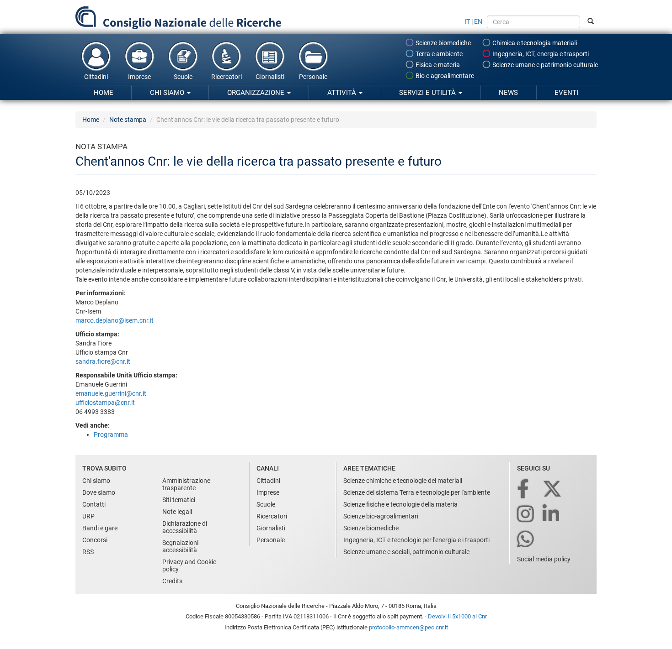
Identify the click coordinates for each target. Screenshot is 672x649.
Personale (313, 76)
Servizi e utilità (428, 93)
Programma (111, 434)
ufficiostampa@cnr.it (105, 402)
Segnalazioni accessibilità (180, 546)
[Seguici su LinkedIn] (552, 514)
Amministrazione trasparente (186, 484)
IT (467, 21)
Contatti (94, 504)
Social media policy (544, 559)
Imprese (139, 76)
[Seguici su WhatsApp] (526, 539)
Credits (172, 581)
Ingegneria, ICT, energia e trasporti (540, 54)
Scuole (183, 76)
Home (103, 93)
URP (88, 516)
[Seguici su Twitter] (553, 489)
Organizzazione (256, 93)
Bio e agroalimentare (444, 75)
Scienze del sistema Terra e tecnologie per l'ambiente (416, 492)
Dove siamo (98, 492)
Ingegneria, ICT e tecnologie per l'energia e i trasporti (416, 540)
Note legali (177, 511)
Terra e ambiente (438, 54)
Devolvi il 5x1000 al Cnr (457, 616)
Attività (342, 93)
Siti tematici (178, 499)
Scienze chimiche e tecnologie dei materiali (402, 480)
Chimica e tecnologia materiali (534, 43)
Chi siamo (168, 93)
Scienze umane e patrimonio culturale (544, 64)
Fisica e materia (437, 64)
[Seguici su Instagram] (526, 514)
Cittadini (96, 76)
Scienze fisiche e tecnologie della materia (400, 504)
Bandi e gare (99, 528)
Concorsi (94, 540)
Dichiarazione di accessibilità (184, 527)
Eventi (566, 93)
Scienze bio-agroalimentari (380, 516)
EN (478, 21)
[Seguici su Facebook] (523, 489)
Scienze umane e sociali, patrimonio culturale (406, 551)
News (508, 93)
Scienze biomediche (442, 43)
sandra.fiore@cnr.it (102, 361)
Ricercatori (226, 76)
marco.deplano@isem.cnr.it (114, 320)
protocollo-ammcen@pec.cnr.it (408, 627)
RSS (88, 551)
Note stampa (127, 119)
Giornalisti (270, 76)
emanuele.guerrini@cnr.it (110, 393)
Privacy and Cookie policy (189, 565)
